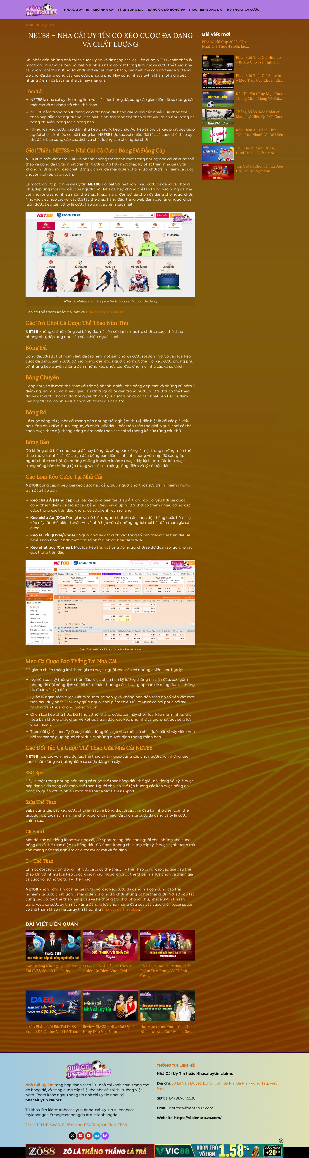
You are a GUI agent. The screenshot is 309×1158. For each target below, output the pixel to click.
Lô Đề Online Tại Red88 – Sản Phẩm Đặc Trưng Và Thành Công (166, 971)
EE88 (122, 1125)
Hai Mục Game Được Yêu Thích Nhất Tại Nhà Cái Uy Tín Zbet (167, 1029)
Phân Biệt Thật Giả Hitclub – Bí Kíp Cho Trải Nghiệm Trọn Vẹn (258, 60)
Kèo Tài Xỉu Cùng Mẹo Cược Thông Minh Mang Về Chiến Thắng (259, 96)
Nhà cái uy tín (77, 9)
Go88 (55, 1125)
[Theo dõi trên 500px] (97, 1136)
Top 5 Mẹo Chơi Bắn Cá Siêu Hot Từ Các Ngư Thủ (259, 168)
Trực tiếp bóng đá (205, 9)
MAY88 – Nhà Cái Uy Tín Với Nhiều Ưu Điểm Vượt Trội (107, 968)
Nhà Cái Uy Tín (40, 25)
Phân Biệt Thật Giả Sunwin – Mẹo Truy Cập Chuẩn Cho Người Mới (259, 78)
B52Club (91, 1125)
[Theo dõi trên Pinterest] (80, 1136)
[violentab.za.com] (41, 9)
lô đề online (71, 1125)
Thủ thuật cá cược (242, 9)
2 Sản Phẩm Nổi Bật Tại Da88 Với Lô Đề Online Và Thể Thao (52, 1029)
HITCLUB (40, 1125)
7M (28, 1125)
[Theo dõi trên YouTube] (89, 1136)
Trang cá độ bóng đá (165, 9)
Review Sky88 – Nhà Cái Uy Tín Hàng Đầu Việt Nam (110, 1029)
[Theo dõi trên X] (72, 1136)
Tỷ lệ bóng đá (130, 9)
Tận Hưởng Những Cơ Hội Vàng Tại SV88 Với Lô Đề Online (53, 968)
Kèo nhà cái (103, 9)
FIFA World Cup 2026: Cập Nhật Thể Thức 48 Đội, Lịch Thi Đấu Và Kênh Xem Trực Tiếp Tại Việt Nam (225, 44)
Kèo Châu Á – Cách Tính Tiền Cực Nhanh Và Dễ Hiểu (259, 132)
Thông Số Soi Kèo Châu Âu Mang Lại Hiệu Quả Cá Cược (259, 114)
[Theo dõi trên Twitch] (105, 1136)
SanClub (108, 1125)
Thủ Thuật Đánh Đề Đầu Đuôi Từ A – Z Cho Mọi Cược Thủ (256, 150)
